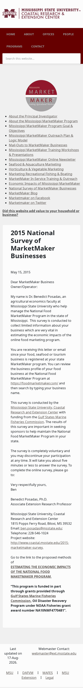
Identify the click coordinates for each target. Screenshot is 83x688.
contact (37, 46)
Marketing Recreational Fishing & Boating (40, 174)
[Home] (41, 13)
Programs (14, 46)
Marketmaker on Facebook (29, 198)
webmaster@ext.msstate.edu (54, 653)
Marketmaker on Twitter (27, 203)
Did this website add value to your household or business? (40, 213)
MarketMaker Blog (23, 193)
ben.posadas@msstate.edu (41, 528)
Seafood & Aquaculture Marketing (35, 164)
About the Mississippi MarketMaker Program (43, 121)
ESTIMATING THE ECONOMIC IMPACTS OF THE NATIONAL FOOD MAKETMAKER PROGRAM (41, 572)
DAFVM (27, 673)
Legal (50, 677)
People (68, 34)
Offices (48, 34)
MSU (9, 673)
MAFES (48, 673)
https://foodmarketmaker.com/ (34, 383)
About (29, 34)
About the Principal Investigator (33, 116)
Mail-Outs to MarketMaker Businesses (38, 145)
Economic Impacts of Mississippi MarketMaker (44, 183)
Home (10, 34)
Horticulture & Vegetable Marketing (36, 169)
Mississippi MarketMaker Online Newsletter (42, 159)
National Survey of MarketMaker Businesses (42, 188)
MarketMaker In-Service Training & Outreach (43, 179)
